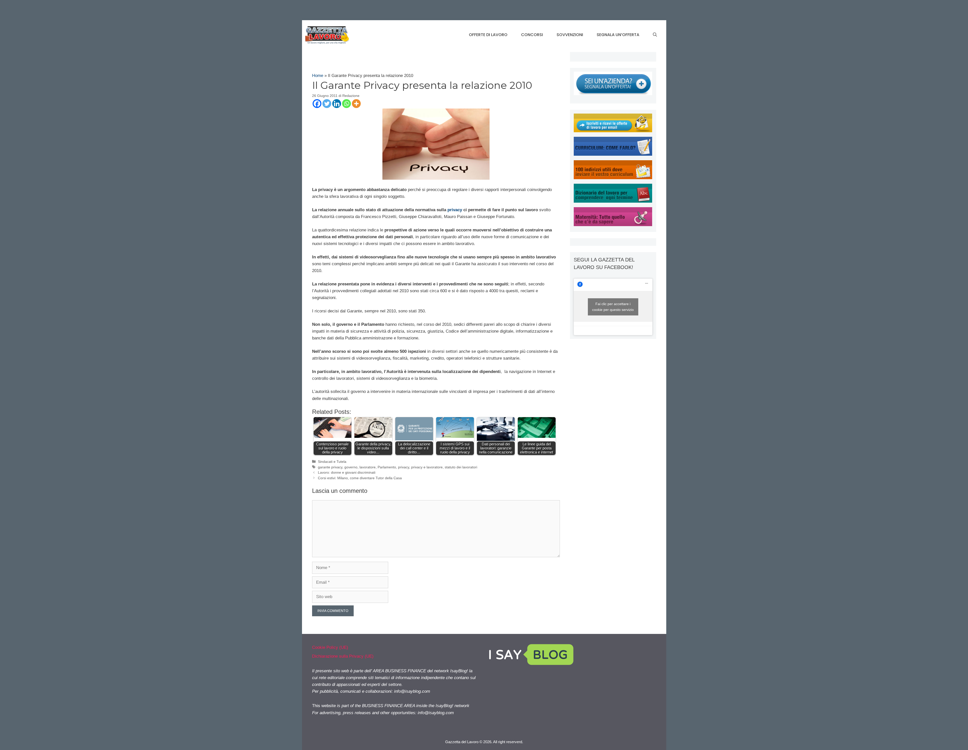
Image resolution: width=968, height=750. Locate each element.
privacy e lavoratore (427, 467)
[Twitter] (326, 103)
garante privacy (330, 467)
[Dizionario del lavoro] (613, 201)
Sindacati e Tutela (332, 462)
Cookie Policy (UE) (330, 647)
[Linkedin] (336, 103)
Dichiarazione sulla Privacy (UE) (343, 656)
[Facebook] (317, 103)
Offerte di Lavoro (488, 35)
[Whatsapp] (346, 103)
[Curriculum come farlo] (613, 154)
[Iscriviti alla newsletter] (613, 130)
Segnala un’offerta (618, 35)
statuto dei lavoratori (461, 467)
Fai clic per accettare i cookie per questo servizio (613, 307)
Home (317, 75)
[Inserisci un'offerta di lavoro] (613, 93)
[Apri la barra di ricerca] (655, 35)
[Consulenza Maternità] (613, 224)
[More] (356, 103)
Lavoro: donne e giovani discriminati (346, 472)
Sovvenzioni (570, 35)
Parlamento (387, 467)
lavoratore (367, 467)
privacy (454, 209)
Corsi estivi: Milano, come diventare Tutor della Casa (360, 478)
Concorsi (532, 35)
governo (350, 467)
